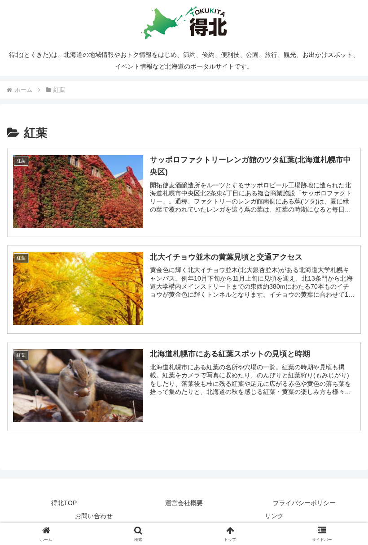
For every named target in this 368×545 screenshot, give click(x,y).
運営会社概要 (184, 502)
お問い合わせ (94, 515)
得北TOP (64, 502)
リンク (274, 515)
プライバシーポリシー (304, 502)
